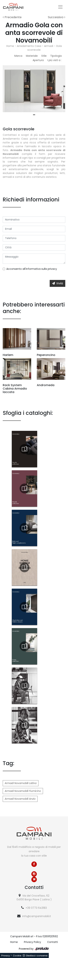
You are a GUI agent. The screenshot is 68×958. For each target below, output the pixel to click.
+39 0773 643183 (36, 908)
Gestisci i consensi (37, 955)
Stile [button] (44, 56)
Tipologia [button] (56, 56)
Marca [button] (18, 56)
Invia (59, 283)
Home (10, 46)
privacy (52, 269)
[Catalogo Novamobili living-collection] (24, 646)
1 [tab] (34, 115)
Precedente (13, 17)
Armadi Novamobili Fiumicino (23, 791)
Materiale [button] (32, 56)
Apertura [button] (38, 60)
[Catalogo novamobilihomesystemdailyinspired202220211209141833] (24, 567)
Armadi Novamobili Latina (20, 783)
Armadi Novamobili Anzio (20, 799)
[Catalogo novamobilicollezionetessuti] (24, 449)
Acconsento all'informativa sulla (31, 269)
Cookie (17, 955)
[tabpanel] (34, 88)
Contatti (52, 942)
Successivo (56, 17)
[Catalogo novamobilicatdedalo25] (24, 725)
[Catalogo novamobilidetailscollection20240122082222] (24, 488)
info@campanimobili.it (36, 916)
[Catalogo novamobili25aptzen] (24, 686)
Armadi (48, 46)
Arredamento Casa (29, 46)
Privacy (5, 955)
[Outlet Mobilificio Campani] (34, 879)
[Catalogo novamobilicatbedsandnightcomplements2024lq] (24, 528)
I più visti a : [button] (54, 60)
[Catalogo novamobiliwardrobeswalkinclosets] (24, 607)
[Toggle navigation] (60, 6)
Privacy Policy (32, 942)
